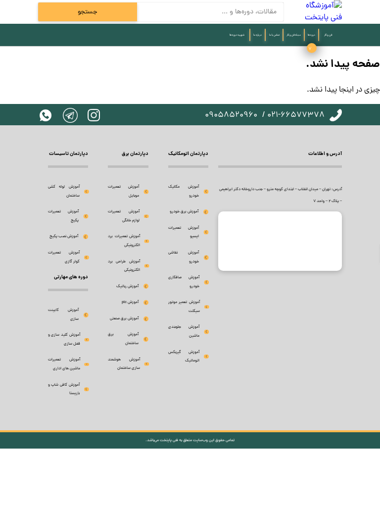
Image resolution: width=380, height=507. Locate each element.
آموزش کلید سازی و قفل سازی (64, 339)
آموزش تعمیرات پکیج (63, 216)
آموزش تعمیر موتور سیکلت (184, 306)
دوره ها (311, 35)
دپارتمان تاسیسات (68, 154)
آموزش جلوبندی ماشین (183, 331)
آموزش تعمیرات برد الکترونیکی (124, 241)
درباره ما (257, 35)
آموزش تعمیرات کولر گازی (64, 257)
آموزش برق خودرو (184, 211)
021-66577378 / (293, 115)
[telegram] (70, 115)
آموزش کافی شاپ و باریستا (64, 389)
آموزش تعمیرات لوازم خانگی (124, 216)
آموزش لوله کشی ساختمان (64, 191)
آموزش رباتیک (127, 286)
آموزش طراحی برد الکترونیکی (124, 266)
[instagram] (94, 115)
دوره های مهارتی (71, 277)
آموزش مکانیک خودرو (183, 191)
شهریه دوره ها (237, 35)
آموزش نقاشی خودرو (183, 257)
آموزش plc (130, 302)
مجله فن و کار (293, 35)
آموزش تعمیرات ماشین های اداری (64, 364)
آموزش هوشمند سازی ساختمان (124, 364)
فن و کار (328, 35)
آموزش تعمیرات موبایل (123, 191)
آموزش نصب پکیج (63, 236)
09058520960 (231, 115)
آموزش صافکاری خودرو (183, 282)
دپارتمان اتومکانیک (188, 154)
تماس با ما (274, 35)
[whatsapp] (45, 115)
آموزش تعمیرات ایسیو (183, 232)
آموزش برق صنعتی (124, 318)
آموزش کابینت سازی (63, 314)
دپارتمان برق (135, 154)
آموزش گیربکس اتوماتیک (184, 356)
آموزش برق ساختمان (123, 339)
